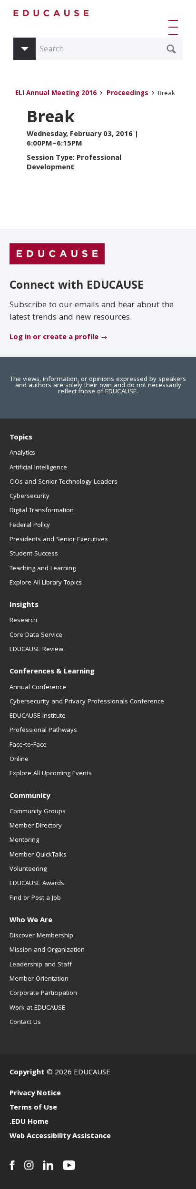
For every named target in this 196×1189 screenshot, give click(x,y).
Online (19, 759)
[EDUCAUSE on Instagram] (29, 1165)
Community (30, 796)
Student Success (34, 554)
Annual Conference (38, 687)
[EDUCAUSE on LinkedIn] (48, 1165)
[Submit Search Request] (171, 49)
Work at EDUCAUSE (37, 1008)
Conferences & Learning (52, 672)
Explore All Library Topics (46, 583)
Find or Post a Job (35, 898)
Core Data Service (36, 635)
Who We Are (31, 921)
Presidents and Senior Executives (59, 540)
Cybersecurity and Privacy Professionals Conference (87, 702)
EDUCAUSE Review (36, 649)
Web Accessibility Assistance (60, 1137)
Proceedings (127, 93)
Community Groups (38, 812)
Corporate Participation (43, 993)
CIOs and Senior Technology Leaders (64, 482)
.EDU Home (29, 1122)
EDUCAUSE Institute (38, 716)
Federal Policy (30, 525)
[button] (175, 27)
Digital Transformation (42, 511)
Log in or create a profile (54, 337)
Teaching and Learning (43, 569)
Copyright (27, 1073)
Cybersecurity (29, 496)
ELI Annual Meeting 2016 (56, 93)
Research (23, 620)
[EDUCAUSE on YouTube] (69, 1165)
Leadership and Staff (41, 965)
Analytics (22, 453)
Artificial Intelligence (38, 468)
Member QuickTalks (38, 855)
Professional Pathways (43, 730)
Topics (21, 438)
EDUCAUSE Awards (37, 883)
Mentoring (24, 840)
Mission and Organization (47, 950)
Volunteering (28, 869)
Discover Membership (41, 936)
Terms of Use (33, 1108)
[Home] (51, 13)
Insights (24, 605)
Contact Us (25, 1022)
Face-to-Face (28, 745)
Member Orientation (39, 979)
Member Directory (36, 826)
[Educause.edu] (57, 254)
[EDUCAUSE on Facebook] (12, 1165)
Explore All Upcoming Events (51, 774)
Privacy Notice (35, 1094)
